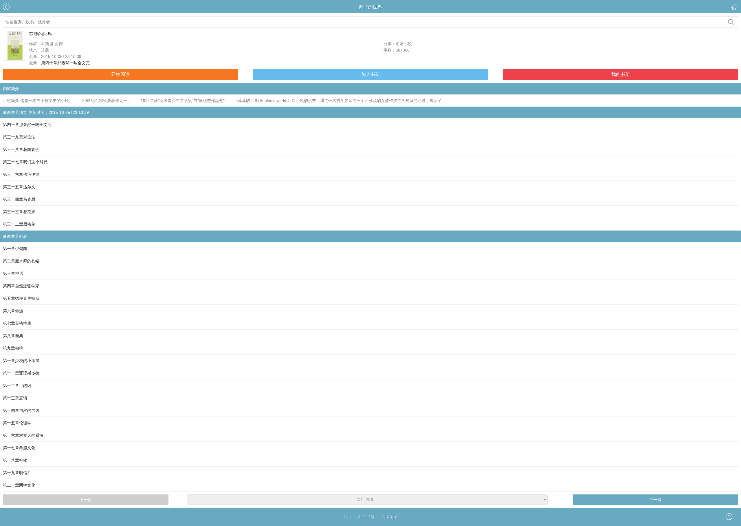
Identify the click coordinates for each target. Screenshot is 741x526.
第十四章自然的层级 (21, 410)
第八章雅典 (13, 335)
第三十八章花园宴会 (21, 149)
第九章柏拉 (13, 348)
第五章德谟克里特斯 (21, 298)
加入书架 (370, 74)
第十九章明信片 (17, 472)
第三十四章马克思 (19, 199)
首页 (347, 516)
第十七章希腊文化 (19, 447)
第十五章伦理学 (17, 423)
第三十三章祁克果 (19, 211)
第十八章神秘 (15, 460)
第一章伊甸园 (15, 248)
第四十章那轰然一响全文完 (65, 63)
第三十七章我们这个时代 (25, 162)
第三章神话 (13, 273)
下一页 (655, 499)
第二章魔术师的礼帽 (21, 261)
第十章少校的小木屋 (21, 360)
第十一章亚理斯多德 (21, 373)
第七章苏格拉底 (17, 323)
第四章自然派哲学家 (21, 286)
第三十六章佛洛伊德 (21, 174)
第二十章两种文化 (19, 485)
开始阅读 (120, 74)
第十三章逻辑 (15, 398)
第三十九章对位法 (19, 137)
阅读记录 (389, 516)
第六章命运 (13, 310)
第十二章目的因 (17, 385)
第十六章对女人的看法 (23, 435)
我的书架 (620, 74)
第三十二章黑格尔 (19, 224)
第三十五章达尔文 (19, 187)
